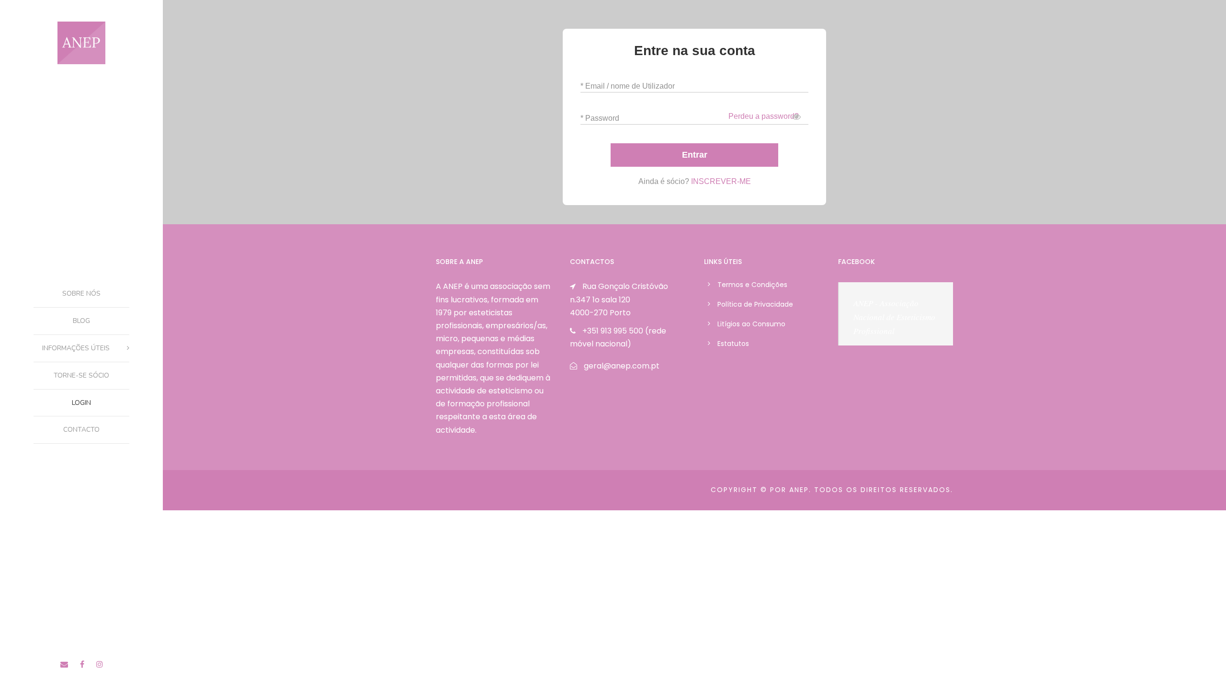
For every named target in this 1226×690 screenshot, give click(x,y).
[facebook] (82, 664)
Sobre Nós (81, 293)
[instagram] (99, 664)
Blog (81, 320)
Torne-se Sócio (81, 375)
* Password (599, 118)
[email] (64, 664)
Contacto (81, 429)
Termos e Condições (752, 284)
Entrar (694, 155)
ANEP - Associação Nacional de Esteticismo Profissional (894, 317)
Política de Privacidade (755, 304)
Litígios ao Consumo (751, 324)
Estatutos (733, 343)
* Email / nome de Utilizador (627, 86)
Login (81, 402)
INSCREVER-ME (721, 181)
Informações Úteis (76, 348)
